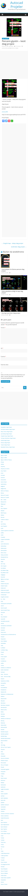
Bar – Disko (3, 499)
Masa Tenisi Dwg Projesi (6, 431)
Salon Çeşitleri (4, 793)
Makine (2, 696)
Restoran (3, 780)
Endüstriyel (3, 594)
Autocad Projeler (16, 4)
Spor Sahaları (4, 827)
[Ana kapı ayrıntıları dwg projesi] (14, 298)
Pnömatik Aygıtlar (5, 769)
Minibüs (3, 714)
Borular (2, 517)
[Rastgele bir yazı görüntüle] (25, 14)
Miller (2, 712)
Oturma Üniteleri (5, 758)
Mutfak (2, 729)
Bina (2, 506)
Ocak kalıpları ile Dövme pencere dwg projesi (13, 270)
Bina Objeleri (4, 508)
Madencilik (3, 692)
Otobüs (2, 754)
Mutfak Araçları (4, 731)
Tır (1, 849)
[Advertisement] (14, 65)
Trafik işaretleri (4, 855)
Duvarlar (3, 577)
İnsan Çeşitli (4, 656)
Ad (2, 348)
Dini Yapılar (3, 566)
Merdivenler (4, 707)
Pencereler (3, 762)
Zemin (2, 882)
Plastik (2, 767)
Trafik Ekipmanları (5, 853)
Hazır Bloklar (4, 641)
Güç (2, 614)
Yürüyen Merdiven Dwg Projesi (8, 438)
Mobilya (3, 716)
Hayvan (2, 636)
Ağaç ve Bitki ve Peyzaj (6, 460)
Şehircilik (3, 800)
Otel (2, 751)
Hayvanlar (3, 639)
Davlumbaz (3, 546)
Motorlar (3, 723)
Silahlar (3, 811)
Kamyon (3, 672)
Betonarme (3, 502)
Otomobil (3, 756)
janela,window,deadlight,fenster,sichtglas (10, 48)
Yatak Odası (4, 875)
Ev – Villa (3, 599)
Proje (2, 776)
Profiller (3, 773)
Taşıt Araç (3, 842)
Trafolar (3, 857)
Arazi (2, 473)
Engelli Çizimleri (5, 597)
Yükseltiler (3, 880)
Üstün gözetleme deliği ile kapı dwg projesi (12, 292)
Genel (2, 605)
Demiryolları (4, 550)
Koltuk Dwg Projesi (5, 440)
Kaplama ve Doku (5, 681)
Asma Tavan (4, 482)
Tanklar (2, 840)
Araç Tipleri (3, 471)
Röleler (2, 782)
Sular (2, 835)
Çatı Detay (3, 524)
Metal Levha (4, 709)
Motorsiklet (3, 725)
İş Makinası (3, 661)
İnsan (2, 654)
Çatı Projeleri (4, 526)
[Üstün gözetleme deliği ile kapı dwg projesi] (14, 276)
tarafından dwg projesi (18, 247)
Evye (2, 601)
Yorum (3, 327)
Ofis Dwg (3, 745)
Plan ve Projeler (4, 765)
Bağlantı (3, 486)
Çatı (2, 521)
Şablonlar (3, 787)
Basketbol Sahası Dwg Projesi (8, 447)
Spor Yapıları (4, 829)
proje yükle (5, 112)
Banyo (2, 493)
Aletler (2, 464)
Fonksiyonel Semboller (6, 603)
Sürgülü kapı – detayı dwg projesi (12, 243)
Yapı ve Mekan (4, 873)
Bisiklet (2, 510)
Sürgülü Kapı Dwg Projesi (7, 436)
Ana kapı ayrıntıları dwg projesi (11, 313)
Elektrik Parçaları (5, 583)
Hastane (3, 630)
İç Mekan (3, 647)
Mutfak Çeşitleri (4, 734)
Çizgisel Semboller (5, 539)
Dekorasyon (3, 548)
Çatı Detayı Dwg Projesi (6, 433)
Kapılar (2, 678)
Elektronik (3, 588)
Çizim (2, 541)
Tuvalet (2, 860)
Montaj (2, 720)
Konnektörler (4, 687)
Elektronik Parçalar (5, 592)
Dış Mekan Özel (4, 572)
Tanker (2, 838)
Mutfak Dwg (4, 736)
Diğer (2, 561)
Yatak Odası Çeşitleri (6, 877)
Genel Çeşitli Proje (5, 610)
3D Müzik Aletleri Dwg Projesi (8, 429)
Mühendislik (4, 727)
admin (12, 46)
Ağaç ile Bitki (4, 455)
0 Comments (18, 46)
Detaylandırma (4, 557)
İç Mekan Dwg (4, 650)
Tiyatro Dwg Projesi (5, 445)
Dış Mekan (3, 568)
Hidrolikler (3, 643)
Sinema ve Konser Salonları (7, 813)
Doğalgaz (3, 574)
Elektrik (2, 581)
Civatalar (3, 537)
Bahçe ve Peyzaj (4, 490)
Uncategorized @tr (5, 864)
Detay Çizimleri (4, 555)
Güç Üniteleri (4, 616)
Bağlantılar (3, 488)
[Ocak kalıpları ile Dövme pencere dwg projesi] (5, 255)
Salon (2, 791)
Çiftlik (2, 532)
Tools (2, 851)
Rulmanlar (3, 785)
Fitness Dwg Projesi (5, 442)
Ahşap (2, 462)
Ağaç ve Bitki (4, 457)
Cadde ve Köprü (5, 519)
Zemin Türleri (4, 884)
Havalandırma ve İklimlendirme (8, 634)
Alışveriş (3, 466)
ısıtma (2, 665)
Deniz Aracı (3, 552)
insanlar (3, 659)
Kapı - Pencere (5, 38)
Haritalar (3, 628)
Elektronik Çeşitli (5, 590)
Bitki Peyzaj (3, 513)
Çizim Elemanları (5, 544)
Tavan (2, 844)
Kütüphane (3, 689)
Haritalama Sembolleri (6, 625)
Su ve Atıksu (4, 831)
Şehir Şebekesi (4, 798)
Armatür (3, 475)
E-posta (3, 356)
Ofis (2, 743)
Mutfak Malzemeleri (5, 738)
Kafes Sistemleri (5, 670)
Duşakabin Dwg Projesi (6, 427)
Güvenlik (3, 619)
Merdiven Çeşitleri (5, 705)
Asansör (3, 477)
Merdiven (3, 703)
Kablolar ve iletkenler (6, 667)
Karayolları (3, 683)
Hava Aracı (3, 632)
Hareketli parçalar (5, 621)
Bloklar (2, 515)
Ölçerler (3, 749)
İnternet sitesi (4, 364)
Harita (2, 623)
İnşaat (2, 652)
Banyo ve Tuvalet (5, 497)
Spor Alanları (4, 822)
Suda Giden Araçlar (5, 833)
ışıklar (2, 663)
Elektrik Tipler (4, 586)
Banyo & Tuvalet (5, 495)
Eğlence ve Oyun (5, 579)
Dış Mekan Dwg (4, 570)
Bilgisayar (3, 504)
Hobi (2, 645)
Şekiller (2, 802)
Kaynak (2, 685)
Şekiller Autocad (5, 804)
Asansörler (3, 479)
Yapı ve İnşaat (4, 871)
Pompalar (3, 771)
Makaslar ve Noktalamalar (7, 694)
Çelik (2, 528)
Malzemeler (4, 698)
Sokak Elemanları (5, 818)
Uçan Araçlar (4, 862)
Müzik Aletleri (4, 740)
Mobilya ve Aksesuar (6, 718)
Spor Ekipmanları (5, 824)
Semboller (3, 807)
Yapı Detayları (4, 869)
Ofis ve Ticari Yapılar (6, 747)
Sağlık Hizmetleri (5, 789)
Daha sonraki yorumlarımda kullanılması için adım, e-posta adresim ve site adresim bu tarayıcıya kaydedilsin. (13, 376)
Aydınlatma (3, 484)
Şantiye (2, 796)
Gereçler (3, 612)
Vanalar (3, 866)
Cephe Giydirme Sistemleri (7, 530)
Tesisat (2, 846)
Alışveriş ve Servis (5, 468)
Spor (2, 820)
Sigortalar (3, 809)
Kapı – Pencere (4, 674)
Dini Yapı (3, 563)
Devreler (3, 559)
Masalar (3, 701)
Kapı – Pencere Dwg (5, 676)
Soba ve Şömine (4, 815)
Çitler (2, 535)
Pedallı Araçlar (4, 760)
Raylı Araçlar (4, 778)
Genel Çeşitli (4, 608)
